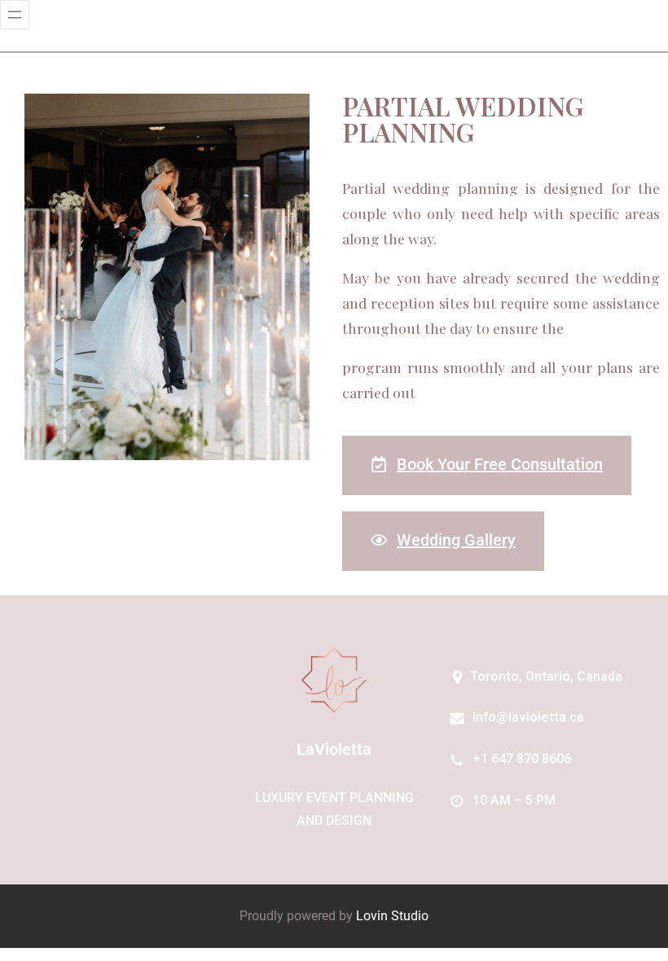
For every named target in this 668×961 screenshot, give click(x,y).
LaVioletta (334, 749)
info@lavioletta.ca (528, 717)
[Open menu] (14, 14)
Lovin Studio (392, 916)
